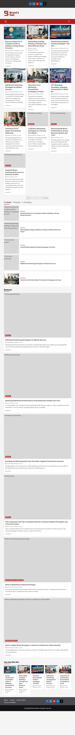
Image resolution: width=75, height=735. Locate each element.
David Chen (32, 94)
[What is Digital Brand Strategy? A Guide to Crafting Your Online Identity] (37, 620)
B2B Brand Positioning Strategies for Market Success (13, 87)
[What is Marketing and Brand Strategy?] (37, 560)
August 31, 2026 (20, 50)
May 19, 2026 (19, 91)
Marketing (31, 80)
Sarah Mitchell (10, 50)
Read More (8, 66)
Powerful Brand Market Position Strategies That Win (60, 44)
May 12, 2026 (64, 94)
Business (8, 80)
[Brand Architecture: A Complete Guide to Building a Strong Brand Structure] (14, 32)
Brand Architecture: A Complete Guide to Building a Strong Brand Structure (9, 681)
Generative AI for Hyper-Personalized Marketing (13, 131)
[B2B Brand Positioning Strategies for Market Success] (14, 75)
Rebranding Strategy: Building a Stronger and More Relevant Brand (37, 44)
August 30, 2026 (34, 50)
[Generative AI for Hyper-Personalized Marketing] (14, 119)
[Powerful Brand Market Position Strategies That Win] (60, 32)
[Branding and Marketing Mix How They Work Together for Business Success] (37, 436)
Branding (8, 37)
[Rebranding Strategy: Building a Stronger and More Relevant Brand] (37, 32)
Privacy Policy (21, 700)
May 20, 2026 (64, 48)
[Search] (69, 21)
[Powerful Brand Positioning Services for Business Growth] (14, 160)
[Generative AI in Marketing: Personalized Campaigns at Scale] (37, 75)
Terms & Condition (10, 702)
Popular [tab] (17, 202)
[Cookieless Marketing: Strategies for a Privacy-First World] (37, 119)
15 (43, 198)
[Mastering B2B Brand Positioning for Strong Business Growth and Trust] (60, 119)
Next (46, 198)
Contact (12, 700)
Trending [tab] (27, 202)
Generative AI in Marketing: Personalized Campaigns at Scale (40, 280)
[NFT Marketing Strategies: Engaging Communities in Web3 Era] (60, 75)
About (6, 700)
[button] (6, 21)
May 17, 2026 (40, 94)
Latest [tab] (8, 202)
